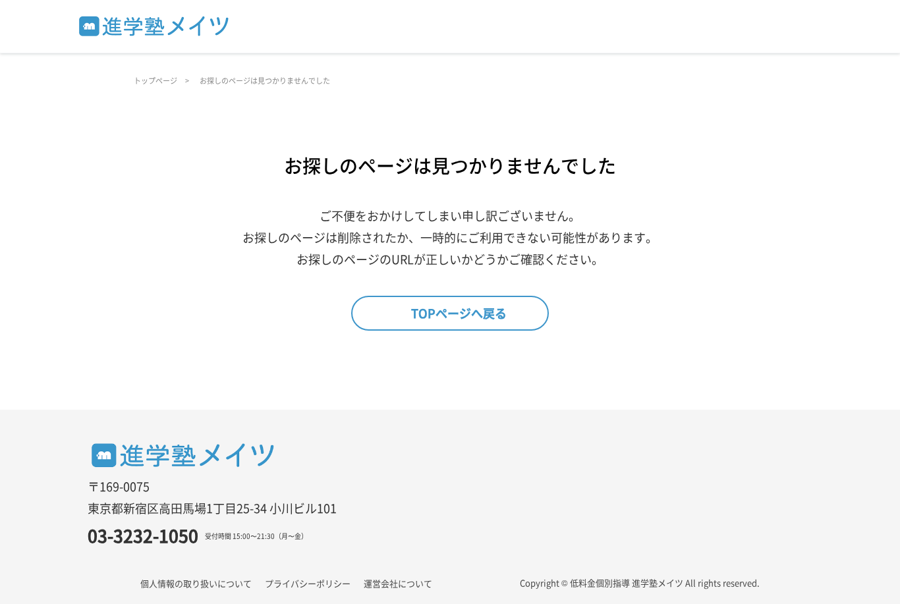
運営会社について (398, 583)
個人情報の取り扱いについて (196, 583)
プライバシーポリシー (308, 583)
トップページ (155, 80)
